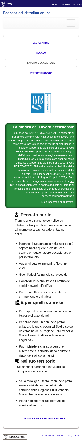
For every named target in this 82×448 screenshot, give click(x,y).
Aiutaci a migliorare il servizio (44, 418)
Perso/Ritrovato (41, 73)
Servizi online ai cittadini (67, 4)
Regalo (41, 53)
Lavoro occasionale (41, 63)
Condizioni (48, 436)
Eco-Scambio (41, 43)
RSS (77, 436)
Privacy (61, 436)
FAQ (70, 436)
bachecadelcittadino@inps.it (58, 196)
